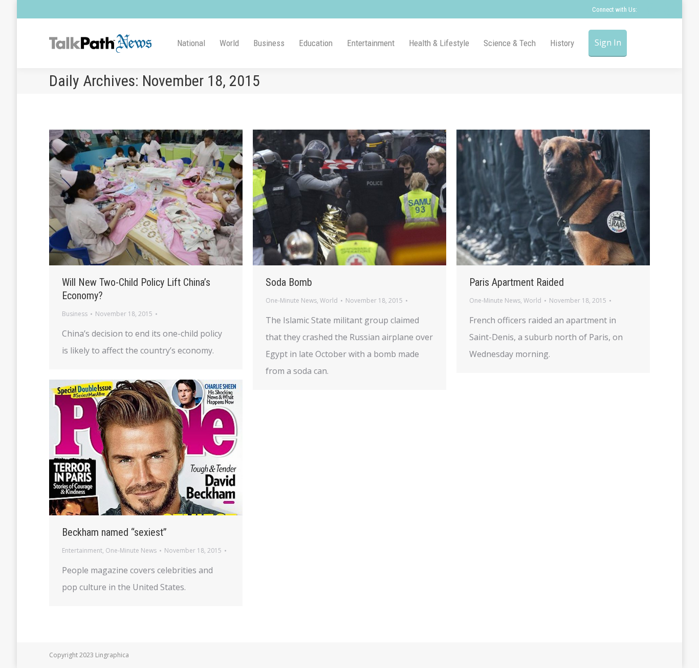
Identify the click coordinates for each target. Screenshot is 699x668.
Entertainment (82, 550)
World (329, 300)
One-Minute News (291, 300)
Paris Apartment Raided (516, 282)
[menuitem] (191, 43)
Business (75, 313)
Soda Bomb (289, 282)
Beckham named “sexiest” (114, 532)
